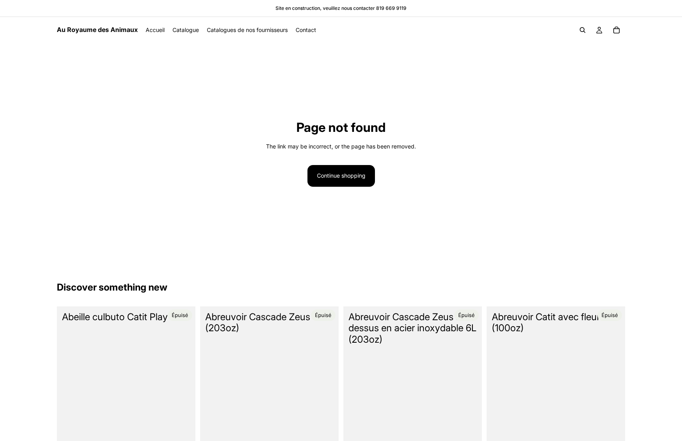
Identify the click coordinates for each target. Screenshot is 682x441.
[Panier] (616, 30)
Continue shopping (341, 175)
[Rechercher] (582, 30)
